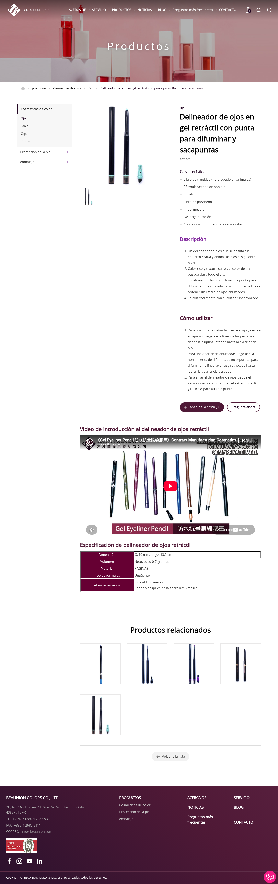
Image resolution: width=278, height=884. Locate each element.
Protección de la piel (35, 152)
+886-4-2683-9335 (38, 819)
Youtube (29, 861)
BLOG (162, 10)
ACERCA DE (77, 10)
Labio (24, 126)
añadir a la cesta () (205, 407)
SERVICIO (99, 10)
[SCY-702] (125, 145)
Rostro (25, 141)
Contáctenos (270, 877)
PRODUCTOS (121, 10)
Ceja (24, 133)
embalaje (27, 162)
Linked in (40, 861)
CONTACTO (227, 10)
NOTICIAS (145, 10)
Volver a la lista (173, 756)
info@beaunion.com (36, 831)
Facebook (9, 861)
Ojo (90, 88)
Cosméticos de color (67, 88)
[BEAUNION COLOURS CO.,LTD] (31, 10)
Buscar (259, 10)
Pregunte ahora (243, 407)
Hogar (23, 89)
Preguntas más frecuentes (193, 10)
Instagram (19, 861)
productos (39, 88)
